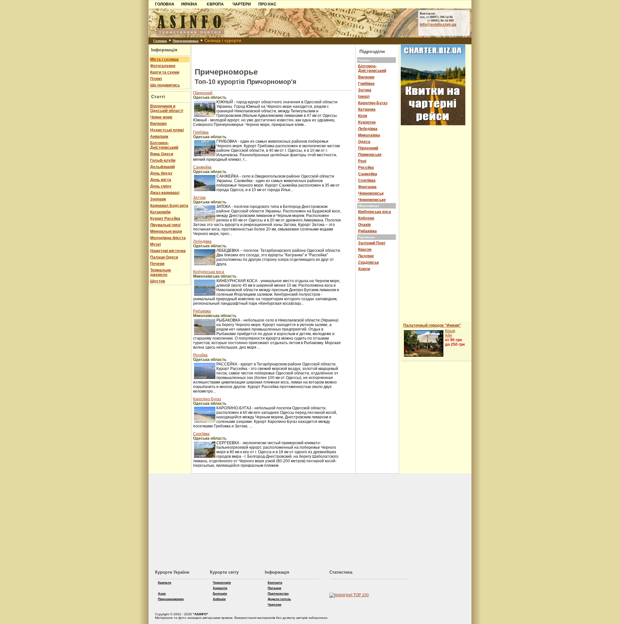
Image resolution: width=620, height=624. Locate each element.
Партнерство (278, 593)
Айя (448, 335)
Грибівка (201, 132)
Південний (202, 93)
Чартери (274, 604)
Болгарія (220, 593)
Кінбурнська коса (208, 272)
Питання (274, 588)
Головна (160, 41)
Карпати (164, 582)
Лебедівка (202, 241)
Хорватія (220, 588)
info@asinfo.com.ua (438, 24)
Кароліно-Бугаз (207, 399)
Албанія (219, 599)
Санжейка (202, 167)
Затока (199, 197)
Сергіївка (201, 434)
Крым (450, 331)
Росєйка (200, 355)
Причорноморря (171, 599)
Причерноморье (186, 41)
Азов (162, 593)
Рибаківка (202, 311)
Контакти (275, 582)
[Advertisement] (73, 47)
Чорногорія (222, 582)
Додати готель (279, 599)
